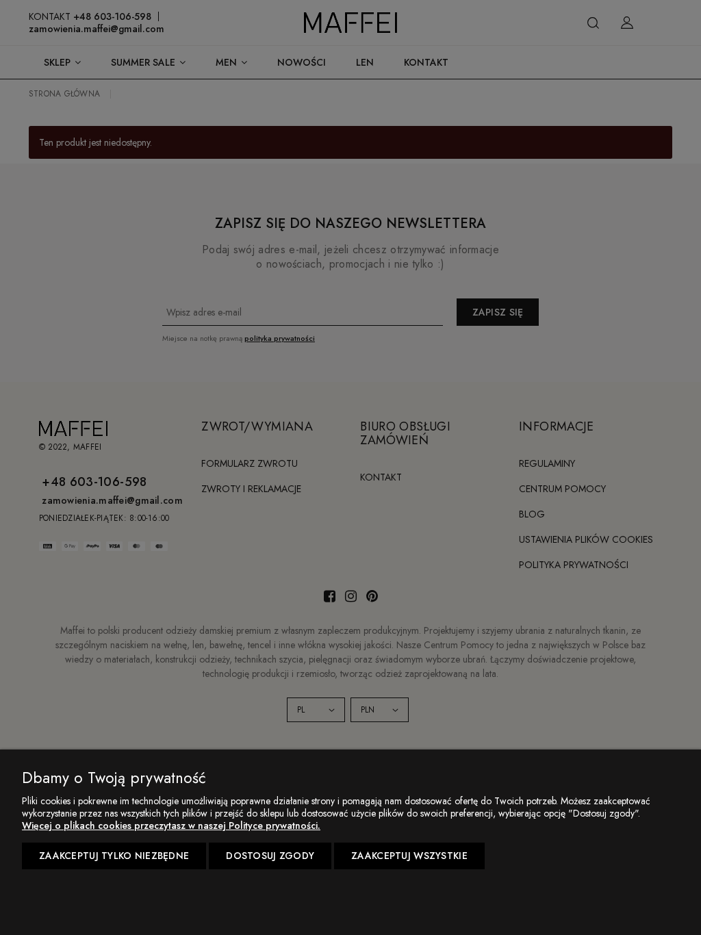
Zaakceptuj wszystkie (409, 855)
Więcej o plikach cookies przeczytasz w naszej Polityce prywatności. (171, 825)
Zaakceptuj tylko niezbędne (114, 855)
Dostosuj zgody (270, 855)
